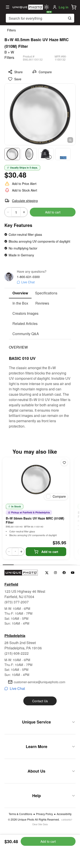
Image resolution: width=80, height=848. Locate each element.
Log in (63, 7)
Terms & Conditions (20, 813)
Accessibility (64, 813)
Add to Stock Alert (24, 190)
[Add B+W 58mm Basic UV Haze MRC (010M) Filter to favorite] (64, 462)
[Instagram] (55, 573)
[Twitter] (47, 573)
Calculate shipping (25, 200)
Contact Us (40, 701)
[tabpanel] (40, 384)
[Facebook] (64, 573)
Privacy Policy (44, 813)
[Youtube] (73, 573)
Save (17, 79)
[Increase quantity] (24, 212)
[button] (73, 7)
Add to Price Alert (24, 183)
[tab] (20, 293)
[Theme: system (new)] (46, 7)
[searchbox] (40, 18)
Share (18, 72)
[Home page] (27, 7)
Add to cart (52, 212)
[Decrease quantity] (8, 212)
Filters (11, 30)
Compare (45, 72)
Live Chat (28, 282)
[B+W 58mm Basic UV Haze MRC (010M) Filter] (36, 479)
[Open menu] (8, 7)
